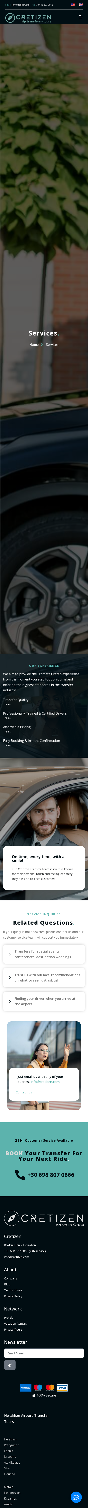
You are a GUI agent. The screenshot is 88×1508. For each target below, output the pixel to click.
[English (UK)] (81, 4)
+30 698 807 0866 (44, 4)
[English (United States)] (73, 4)
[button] (44, 954)
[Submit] (10, 1365)
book (14, 1153)
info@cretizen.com (20, 4)
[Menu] (81, 17)
